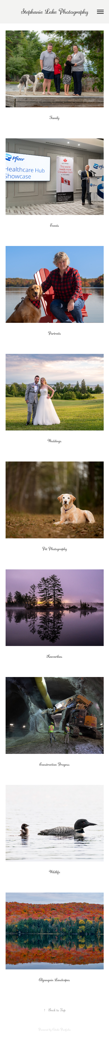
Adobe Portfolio (61, 1029)
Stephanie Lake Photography (54, 11)
